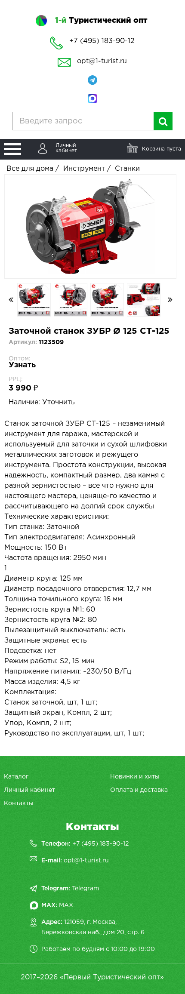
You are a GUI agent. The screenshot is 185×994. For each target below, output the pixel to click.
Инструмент (84, 169)
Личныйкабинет (66, 148)
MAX (66, 905)
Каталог (16, 776)
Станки (127, 169)
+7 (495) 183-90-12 (100, 843)
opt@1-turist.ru (102, 61)
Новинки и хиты (135, 776)
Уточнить (58, 402)
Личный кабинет (29, 790)
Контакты (19, 803)
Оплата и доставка (139, 790)
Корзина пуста (161, 149)
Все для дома (29, 169)
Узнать (22, 365)
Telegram (85, 888)
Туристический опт (101, 20)
